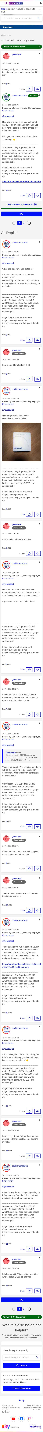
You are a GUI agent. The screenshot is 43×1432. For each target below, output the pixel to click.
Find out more (8, 111)
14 (7, 1244)
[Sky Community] (14, 3)
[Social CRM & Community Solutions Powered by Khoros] (35, 1426)
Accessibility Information (32, 1407)
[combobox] (19, 18)
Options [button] (4, 35)
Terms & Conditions (34, 1405)
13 (7, 1150)
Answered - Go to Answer (21, 46)
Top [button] (22, 1400)
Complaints (6, 1410)
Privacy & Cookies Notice (11, 1407)
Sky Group (6, 1412)
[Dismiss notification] (40, 10)
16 (7, 190)
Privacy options (7, 1405)
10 (7, 905)
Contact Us (37, 1410)
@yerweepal (8, 116)
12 (7, 1106)
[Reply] (37, 89)
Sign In (40, 3)
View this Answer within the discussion (21, 181)
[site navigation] (2, 3)
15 (7, 1285)
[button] (39, 53)
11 (7, 1013)
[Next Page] (29, 223)
